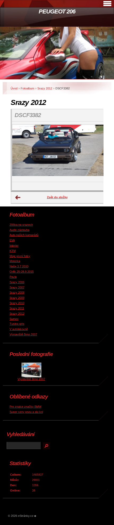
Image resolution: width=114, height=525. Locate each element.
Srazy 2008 (17, 292)
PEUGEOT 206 (57, 11)
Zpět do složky (57, 197)
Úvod (14, 88)
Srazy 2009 (17, 297)
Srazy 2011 (17, 308)
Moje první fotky (20, 256)
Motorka (15, 261)
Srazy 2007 (17, 287)
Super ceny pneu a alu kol (26, 411)
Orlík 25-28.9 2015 (22, 271)
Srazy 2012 (44, 88)
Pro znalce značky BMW (25, 406)
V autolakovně (19, 329)
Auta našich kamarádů (24, 235)
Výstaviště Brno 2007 (23, 334)
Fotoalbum (27, 88)
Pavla (13, 276)
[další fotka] (94, 151)
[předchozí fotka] (21, 151)
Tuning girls (17, 323)
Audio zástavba (19, 230)
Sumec (14, 318)
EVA (12, 240)
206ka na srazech (21, 224)
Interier (14, 245)
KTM (13, 250)
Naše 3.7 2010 (19, 266)
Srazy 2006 (17, 282)
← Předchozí (18, 197)
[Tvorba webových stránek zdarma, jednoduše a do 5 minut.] (35, 516)
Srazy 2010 (17, 303)
